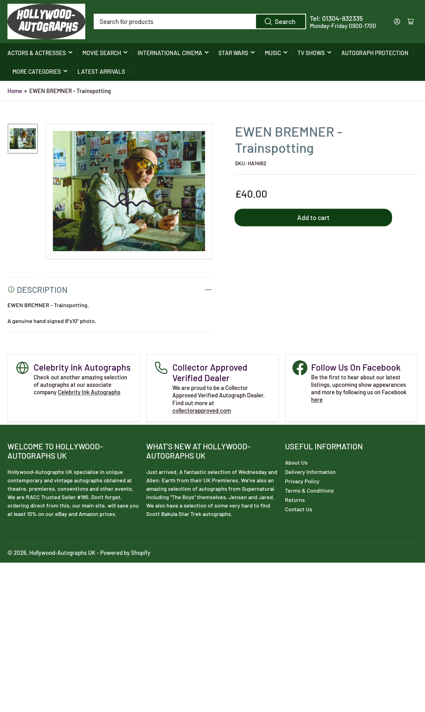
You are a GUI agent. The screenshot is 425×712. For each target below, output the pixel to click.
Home (14, 90)
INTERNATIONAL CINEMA (170, 52)
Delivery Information (310, 471)
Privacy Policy (302, 481)
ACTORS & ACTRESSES (36, 52)
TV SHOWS (311, 52)
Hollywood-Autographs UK (62, 552)
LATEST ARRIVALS (101, 71)
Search (285, 21)
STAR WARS (233, 52)
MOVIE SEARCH (101, 52)
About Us (296, 462)
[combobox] (200, 21)
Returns (295, 499)
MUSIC (273, 52)
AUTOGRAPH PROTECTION (375, 52)
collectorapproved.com (201, 410)
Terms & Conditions (309, 490)
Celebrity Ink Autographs (89, 392)
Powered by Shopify (125, 552)
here (317, 399)
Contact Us (298, 509)
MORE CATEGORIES (36, 71)
